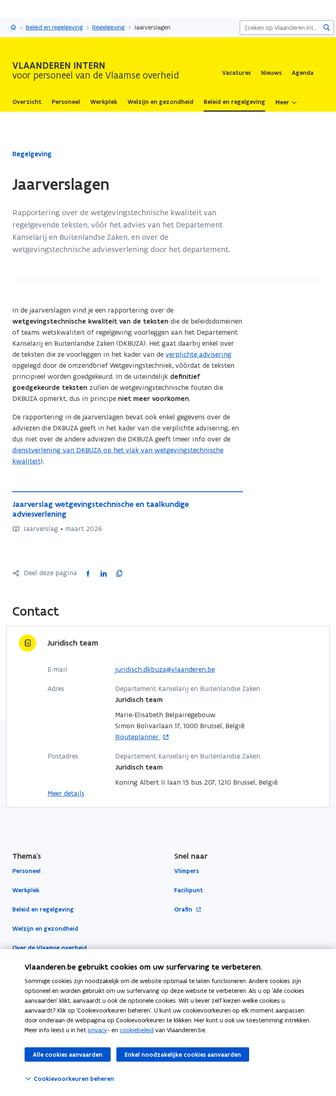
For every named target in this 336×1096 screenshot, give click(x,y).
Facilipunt (188, 890)
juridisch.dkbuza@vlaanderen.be (165, 669)
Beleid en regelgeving (54, 27)
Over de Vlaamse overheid (49, 948)
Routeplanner (138, 737)
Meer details (66, 793)
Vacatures (236, 73)
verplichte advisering (199, 354)
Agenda (302, 73)
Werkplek (25, 890)
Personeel (26, 871)
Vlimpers (186, 871)
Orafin (184, 909)
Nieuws (271, 73)
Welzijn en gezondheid (45, 929)
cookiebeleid (137, 1030)
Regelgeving (108, 27)
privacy (97, 1030)
